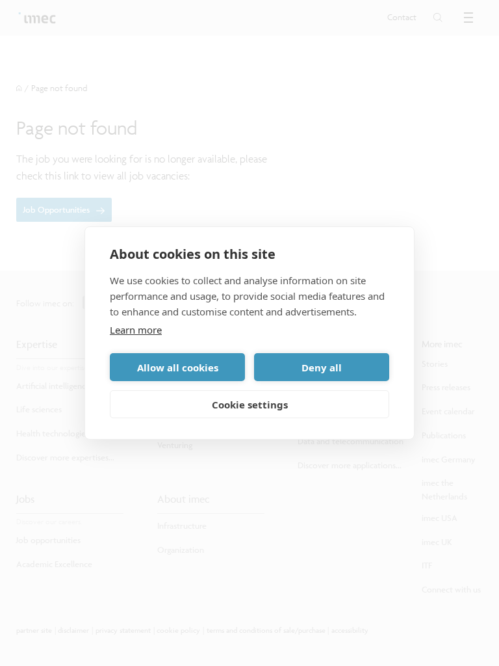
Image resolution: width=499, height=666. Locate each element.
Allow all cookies (177, 367)
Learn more (136, 329)
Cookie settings (250, 404)
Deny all (321, 367)
